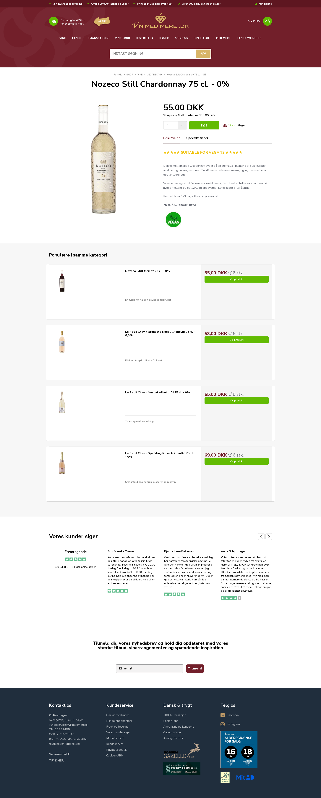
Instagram (233, 724)
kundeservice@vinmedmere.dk (68, 725)
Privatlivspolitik (116, 750)
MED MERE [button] (223, 38)
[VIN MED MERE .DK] (160, 20)
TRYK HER (56, 761)
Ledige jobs (170, 721)
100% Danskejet (174, 715)
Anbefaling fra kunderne (178, 727)
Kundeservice (115, 744)
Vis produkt (236, 279)
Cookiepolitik (114, 755)
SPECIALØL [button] (202, 38)
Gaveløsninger (172, 732)
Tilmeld (195, 668)
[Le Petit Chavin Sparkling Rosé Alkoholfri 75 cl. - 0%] (62, 463)
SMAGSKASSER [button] (98, 38)
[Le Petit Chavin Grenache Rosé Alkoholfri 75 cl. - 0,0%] (62, 342)
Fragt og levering (117, 727)
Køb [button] (204, 126)
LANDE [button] (76, 38)
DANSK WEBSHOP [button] (249, 38)
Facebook (233, 715)
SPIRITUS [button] (181, 38)
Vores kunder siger (118, 732)
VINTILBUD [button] (122, 38)
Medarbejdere (115, 738)
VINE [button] (62, 38)
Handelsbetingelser (119, 721)
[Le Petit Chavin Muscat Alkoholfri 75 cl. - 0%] (62, 402)
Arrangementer (173, 738)
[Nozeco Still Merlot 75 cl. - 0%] (62, 281)
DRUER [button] (164, 38)
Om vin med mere (117, 715)
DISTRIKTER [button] (144, 38)
